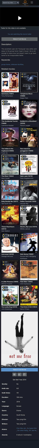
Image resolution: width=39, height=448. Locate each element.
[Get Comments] (24, 374)
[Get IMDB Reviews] (14, 374)
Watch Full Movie (19, 369)
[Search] (17, 2)
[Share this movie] (19, 374)
